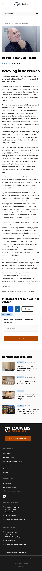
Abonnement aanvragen (12, 491)
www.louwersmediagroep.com (16, 552)
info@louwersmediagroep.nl (15, 520)
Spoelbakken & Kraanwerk (12, 461)
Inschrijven (21, 338)
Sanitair (6, 472)
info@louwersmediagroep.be (15, 545)
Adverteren (7, 483)
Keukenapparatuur (10, 457)
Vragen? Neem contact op (17, 438)
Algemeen (6, 63)
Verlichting (7, 465)
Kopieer (27, 309)
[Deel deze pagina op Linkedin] (17, 309)
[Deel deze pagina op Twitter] (4, 309)
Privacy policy (21, 566)
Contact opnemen (9, 487)
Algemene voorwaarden (21, 563)
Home (4, 23)
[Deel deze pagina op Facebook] (10, 309)
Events (5, 469)
